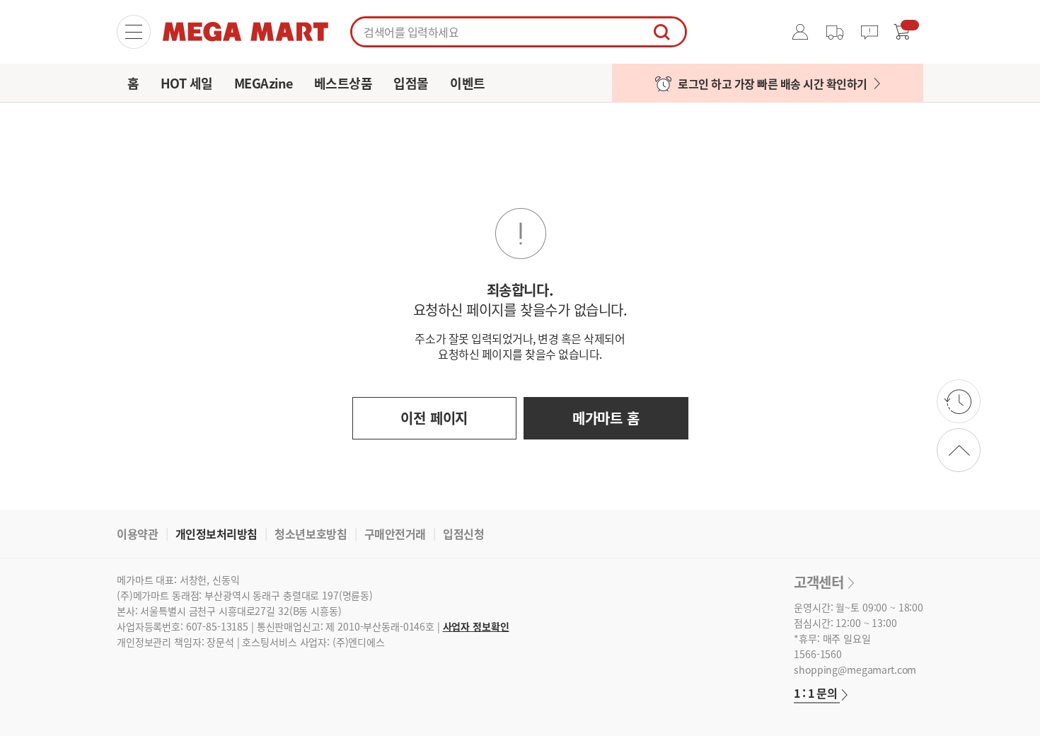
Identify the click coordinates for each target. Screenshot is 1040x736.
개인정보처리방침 (216, 533)
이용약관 (137, 533)
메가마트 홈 (606, 418)
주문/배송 (834, 31)
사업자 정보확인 (476, 626)
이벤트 (467, 83)
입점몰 (411, 83)
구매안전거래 (395, 533)
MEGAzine (263, 83)
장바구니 (902, 31)
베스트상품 (343, 83)
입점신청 (463, 533)
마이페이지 (800, 31)
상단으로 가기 (959, 450)
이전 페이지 (434, 418)
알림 (873, 31)
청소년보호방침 (311, 533)
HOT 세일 (187, 83)
